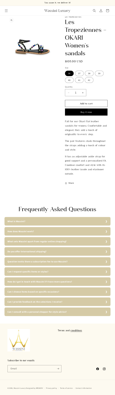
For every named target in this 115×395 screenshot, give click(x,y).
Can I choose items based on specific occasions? (33, 291)
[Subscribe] (58, 368)
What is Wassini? (16, 221)
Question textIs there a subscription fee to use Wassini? (37, 261)
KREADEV (39, 388)
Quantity (68, 87)
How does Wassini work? (20, 231)
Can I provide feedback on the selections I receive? (34, 301)
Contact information (84, 388)
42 (89, 80)
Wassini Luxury (20, 388)
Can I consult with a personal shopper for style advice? (37, 311)
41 (79, 80)
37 (79, 73)
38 (89, 73)
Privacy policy (51, 388)
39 (99, 73)
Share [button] (71, 183)
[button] (6, 10)
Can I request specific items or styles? (27, 271)
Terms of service (66, 388)
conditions (76, 330)
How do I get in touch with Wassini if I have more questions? (39, 281)
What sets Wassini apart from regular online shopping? (37, 241)
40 (69, 80)
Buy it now (86, 112)
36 (69, 73)
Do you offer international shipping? (27, 251)
